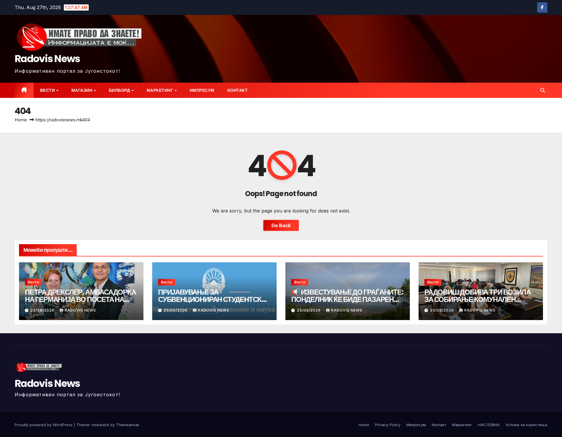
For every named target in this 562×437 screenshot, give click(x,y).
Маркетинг (160, 90)
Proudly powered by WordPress (44, 424)
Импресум (202, 90)
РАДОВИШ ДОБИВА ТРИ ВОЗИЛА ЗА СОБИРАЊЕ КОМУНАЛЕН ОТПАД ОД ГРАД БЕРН (477, 299)
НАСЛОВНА (489, 424)
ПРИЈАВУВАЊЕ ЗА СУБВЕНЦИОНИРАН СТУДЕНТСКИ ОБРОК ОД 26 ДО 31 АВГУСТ (212, 299)
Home (21, 120)
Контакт (237, 90)
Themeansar (127, 424)
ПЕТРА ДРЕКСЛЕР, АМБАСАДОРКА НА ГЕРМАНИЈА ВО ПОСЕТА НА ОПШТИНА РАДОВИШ (80, 299)
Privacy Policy (387, 424)
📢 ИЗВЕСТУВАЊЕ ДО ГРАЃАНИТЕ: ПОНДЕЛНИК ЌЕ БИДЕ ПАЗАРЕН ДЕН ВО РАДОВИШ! (347, 299)
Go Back (281, 225)
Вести (48, 90)
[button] (542, 90)
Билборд (120, 90)
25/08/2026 (43, 310)
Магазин (82, 90)
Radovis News (47, 59)
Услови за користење (526, 424)
